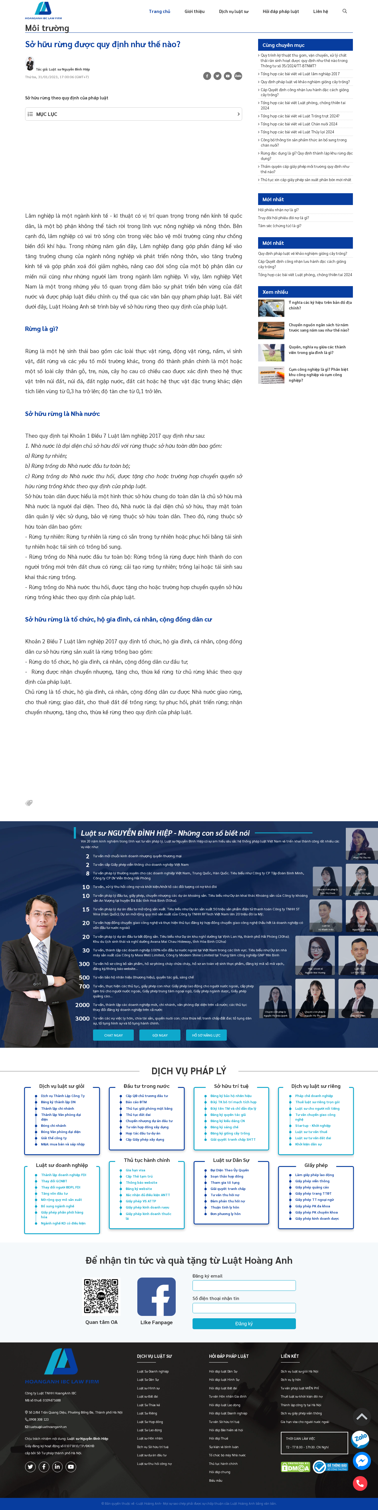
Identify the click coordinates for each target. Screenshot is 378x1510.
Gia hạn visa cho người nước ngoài (305, 1422)
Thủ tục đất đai (138, 1114)
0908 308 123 (39, 1419)
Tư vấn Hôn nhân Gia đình (228, 1396)
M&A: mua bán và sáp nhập (63, 1144)
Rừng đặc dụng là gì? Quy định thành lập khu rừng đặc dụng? (307, 155)
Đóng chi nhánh (53, 1125)
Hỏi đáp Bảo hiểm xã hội (226, 1430)
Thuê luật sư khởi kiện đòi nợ (301, 1396)
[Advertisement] (133, 169)
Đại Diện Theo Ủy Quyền (230, 1170)
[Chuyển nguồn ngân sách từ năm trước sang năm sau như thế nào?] (271, 330)
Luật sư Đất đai (147, 1396)
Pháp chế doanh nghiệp (314, 1095)
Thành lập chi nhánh (57, 1108)
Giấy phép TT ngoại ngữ (314, 1199)
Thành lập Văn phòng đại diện (61, 1117)
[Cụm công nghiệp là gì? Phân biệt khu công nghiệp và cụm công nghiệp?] (271, 375)
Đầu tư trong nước (147, 1085)
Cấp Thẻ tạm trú (139, 1176)
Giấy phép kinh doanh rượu (147, 1207)
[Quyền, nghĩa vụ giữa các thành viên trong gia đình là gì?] (271, 352)
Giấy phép (316, 1164)
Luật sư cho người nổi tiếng (317, 1108)
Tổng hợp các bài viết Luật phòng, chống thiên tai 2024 (303, 105)
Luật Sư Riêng (147, 1413)
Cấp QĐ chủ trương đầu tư (147, 1095)
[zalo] (238, 77)
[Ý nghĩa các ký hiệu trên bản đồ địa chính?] (271, 308)
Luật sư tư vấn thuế (311, 1131)
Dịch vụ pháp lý (189, 1070)
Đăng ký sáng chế (224, 1127)
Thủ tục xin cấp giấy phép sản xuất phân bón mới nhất (306, 179)
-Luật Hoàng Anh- (148, 1503)
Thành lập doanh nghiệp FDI (63, 1175)
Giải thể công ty (54, 1138)
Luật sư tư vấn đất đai (313, 1138)
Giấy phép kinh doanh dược (317, 1218)
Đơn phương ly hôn (226, 1213)
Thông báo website (141, 1182)
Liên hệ (320, 11)
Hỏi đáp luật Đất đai (223, 1388)
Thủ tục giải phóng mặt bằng (149, 1108)
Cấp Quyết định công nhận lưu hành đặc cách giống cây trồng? (305, 92)
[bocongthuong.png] (330, 1467)
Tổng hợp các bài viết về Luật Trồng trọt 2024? (300, 115)
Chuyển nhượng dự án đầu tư (149, 1121)
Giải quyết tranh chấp (228, 1188)
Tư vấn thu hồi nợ (225, 1195)
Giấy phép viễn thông (312, 1181)
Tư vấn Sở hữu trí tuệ (224, 1422)
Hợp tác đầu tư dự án (143, 1133)
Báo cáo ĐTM (136, 1102)
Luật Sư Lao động (149, 1430)
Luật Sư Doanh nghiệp (153, 1371)
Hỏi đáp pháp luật (281, 11)
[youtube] (228, 76)
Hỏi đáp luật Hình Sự (224, 1379)
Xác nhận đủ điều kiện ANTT (148, 1195)
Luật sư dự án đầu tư (151, 1455)
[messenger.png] (362, 1462)
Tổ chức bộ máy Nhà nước (227, 1455)
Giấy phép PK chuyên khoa (316, 1212)
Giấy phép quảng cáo (312, 1187)
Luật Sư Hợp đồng (150, 1422)
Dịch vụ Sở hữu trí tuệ (152, 1447)
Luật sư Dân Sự (231, 1160)
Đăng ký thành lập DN (58, 1102)
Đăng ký (244, 1323)
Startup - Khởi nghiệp (313, 1125)
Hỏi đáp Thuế (218, 1438)
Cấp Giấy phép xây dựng (145, 1139)
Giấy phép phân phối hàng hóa (62, 1214)
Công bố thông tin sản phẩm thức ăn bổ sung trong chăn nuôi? (304, 142)
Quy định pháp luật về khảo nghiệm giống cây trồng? (305, 81)
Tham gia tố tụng (225, 1182)
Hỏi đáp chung (219, 1472)
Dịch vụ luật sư (233, 11)
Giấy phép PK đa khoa (312, 1206)
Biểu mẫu (215, 1480)
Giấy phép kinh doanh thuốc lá (148, 1216)
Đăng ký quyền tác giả (228, 1114)
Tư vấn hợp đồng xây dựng (147, 1127)
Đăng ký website (139, 1188)
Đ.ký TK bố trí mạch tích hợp (234, 1102)
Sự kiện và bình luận (224, 1447)
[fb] (207, 76)
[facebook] (44, 1467)
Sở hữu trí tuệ (231, 1085)
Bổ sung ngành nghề (57, 1206)
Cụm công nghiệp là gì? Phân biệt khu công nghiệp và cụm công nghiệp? (318, 374)
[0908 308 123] (360, 1483)
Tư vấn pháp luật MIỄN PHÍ (300, 1388)
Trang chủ (159, 11)
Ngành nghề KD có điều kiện (63, 1223)
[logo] (74, 1367)
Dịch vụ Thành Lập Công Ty (63, 1095)
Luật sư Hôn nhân (150, 1438)
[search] (344, 11)
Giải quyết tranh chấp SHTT (233, 1139)
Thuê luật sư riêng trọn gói (317, 1102)
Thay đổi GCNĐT (54, 1181)
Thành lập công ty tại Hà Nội (301, 1405)
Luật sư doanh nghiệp (62, 1164)
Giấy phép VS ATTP (141, 1201)
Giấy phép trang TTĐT (313, 1193)
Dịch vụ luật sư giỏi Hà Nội (299, 1371)
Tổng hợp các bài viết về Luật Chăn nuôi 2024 (299, 123)
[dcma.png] (295, 1468)
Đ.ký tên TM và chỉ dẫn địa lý (233, 1108)
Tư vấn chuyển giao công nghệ (315, 1117)
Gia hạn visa (135, 1170)
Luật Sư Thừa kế (148, 1405)
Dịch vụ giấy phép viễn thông (301, 1413)
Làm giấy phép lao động (314, 1175)
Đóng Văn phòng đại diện (61, 1131)
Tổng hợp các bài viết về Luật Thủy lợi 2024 (297, 131)
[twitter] (30, 1467)
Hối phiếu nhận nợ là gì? (278, 209)
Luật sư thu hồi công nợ (154, 1463)
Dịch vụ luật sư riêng (315, 1085)
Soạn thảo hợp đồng (227, 1176)
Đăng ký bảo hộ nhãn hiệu (231, 1095)
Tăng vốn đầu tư (54, 1193)
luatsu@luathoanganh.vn (48, 1426)
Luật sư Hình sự (148, 1388)
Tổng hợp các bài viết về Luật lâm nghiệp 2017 (300, 73)
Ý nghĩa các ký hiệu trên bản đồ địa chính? (320, 304)
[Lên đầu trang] (362, 1418)
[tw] (217, 76)
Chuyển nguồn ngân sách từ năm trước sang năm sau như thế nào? (319, 327)
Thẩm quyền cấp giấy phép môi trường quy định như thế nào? (305, 169)
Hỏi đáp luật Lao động (224, 1405)
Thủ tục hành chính (147, 1160)
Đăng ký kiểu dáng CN (228, 1121)
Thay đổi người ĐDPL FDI (60, 1187)
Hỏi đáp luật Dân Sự (223, 1371)
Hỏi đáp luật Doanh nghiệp (228, 1413)
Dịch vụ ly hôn (291, 1379)
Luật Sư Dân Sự (148, 1379)
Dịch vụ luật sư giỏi (61, 1085)
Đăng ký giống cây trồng (230, 1133)
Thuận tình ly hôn (225, 1207)
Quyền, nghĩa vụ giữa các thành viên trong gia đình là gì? (317, 349)
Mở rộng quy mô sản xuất (61, 1199)
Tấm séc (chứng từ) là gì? (279, 225)
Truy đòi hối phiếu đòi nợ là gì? (283, 217)
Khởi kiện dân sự (308, 1144)
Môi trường (47, 27)
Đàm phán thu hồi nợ (228, 1201)
